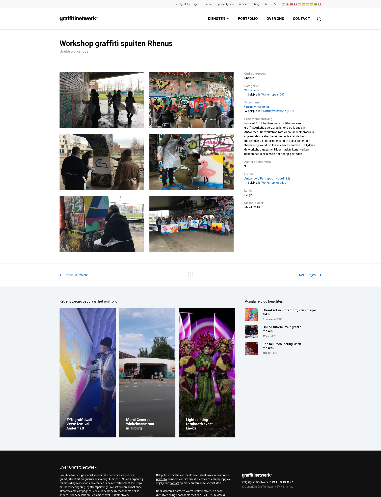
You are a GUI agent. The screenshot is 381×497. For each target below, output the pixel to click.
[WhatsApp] (266, 4)
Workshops (251, 90)
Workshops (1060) (273, 94)
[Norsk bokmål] (307, 4)
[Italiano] (319, 4)
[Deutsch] (291, 4)
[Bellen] (275, 4)
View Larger (101, 100)
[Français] (295, 4)
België (248, 195)
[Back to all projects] (190, 274)
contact (174, 483)
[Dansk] (299, 4)
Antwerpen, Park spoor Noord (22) (267, 178)
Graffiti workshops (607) (277, 111)
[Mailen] (271, 4)
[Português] (315, 4)
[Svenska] (303, 4)
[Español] (311, 4)
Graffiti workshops (256, 107)
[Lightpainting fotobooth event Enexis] (207, 373)
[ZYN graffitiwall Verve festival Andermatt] (88, 373)
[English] (288, 4)
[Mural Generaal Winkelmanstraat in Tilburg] (147, 373)
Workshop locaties (273, 182)
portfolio (161, 479)
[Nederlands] (284, 4)
